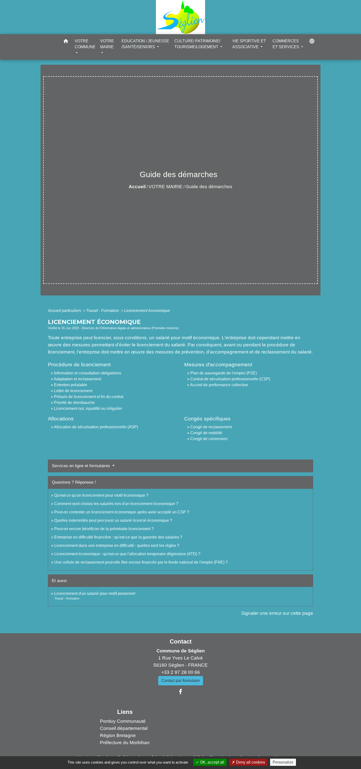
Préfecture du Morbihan (125, 742)
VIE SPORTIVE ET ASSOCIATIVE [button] (249, 44)
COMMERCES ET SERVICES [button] (286, 44)
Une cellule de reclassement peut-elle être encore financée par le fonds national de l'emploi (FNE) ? (141, 562)
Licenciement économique (147, 310)
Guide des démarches (208, 186)
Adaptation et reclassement (77, 379)
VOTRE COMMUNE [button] (85, 44)
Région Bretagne (118, 735)
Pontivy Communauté (123, 721)
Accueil (137, 186)
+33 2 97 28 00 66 (180, 672)
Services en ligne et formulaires (81, 465)
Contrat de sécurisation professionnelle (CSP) (230, 379)
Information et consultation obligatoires (87, 373)
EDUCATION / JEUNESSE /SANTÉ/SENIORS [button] (145, 44)
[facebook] (180, 692)
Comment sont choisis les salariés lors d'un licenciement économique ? (116, 504)
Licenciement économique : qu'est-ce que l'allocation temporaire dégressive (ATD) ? (127, 554)
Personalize (283, 762)
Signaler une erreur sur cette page (277, 613)
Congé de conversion (209, 439)
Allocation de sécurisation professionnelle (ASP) (96, 427)
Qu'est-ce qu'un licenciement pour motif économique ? (101, 495)
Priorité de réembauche (74, 402)
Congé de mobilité (206, 433)
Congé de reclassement (211, 427)
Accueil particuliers (65, 310)
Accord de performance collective (219, 385)
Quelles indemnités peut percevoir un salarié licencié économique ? (113, 520)
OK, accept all (211, 762)
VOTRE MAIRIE (165, 186)
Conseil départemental (124, 728)
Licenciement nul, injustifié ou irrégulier (88, 408)
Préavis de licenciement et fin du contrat (88, 397)
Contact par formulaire (180, 680)
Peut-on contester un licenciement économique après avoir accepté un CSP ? (121, 512)
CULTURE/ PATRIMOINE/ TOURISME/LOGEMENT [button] (197, 44)
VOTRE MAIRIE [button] (107, 44)
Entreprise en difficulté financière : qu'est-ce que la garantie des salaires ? (118, 537)
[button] (66, 42)
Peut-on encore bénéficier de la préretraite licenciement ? (104, 529)
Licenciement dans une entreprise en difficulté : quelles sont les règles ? (116, 545)
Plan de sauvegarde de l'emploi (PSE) (223, 373)
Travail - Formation (103, 310)
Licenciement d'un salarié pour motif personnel (94, 593)
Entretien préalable (70, 385)
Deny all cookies (250, 762)
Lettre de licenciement (73, 391)
